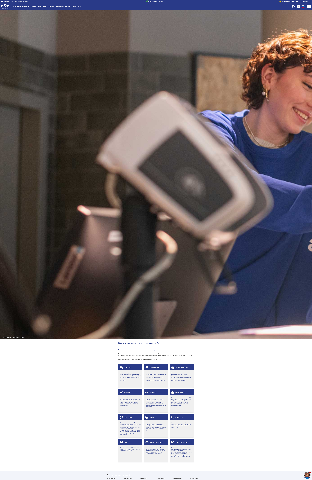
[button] (52, 1)
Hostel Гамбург (143, 478)
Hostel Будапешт (128, 478)
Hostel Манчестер (177, 478)
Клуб (79, 6)
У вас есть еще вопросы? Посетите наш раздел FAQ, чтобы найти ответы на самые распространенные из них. (130, 449)
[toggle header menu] (309, 6)
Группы (51, 6)
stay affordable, (155, 1)
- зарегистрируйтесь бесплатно (16, 1)
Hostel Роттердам (194, 478)
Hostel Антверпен (111, 478)
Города (33, 6)
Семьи (74, 6)
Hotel (39, 6)
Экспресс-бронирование (21, 6)
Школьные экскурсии (63, 6)
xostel (45, 6)
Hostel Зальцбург (161, 478)
